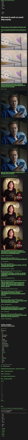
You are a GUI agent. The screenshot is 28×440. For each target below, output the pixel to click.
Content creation (4, 340)
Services (3, 5)
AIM (2, 7)
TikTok (3, 436)
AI (2, 332)
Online (3, 349)
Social (3, 359)
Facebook (3, 429)
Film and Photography (5, 345)
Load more (2, 400)
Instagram (3, 428)
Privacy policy (3, 437)
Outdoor (3, 350)
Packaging (3, 352)
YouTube (3, 431)
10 (2, 394)
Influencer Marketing (5, 346)
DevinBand (8, 0)
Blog (2, 13)
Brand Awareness (4, 335)
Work (3, 4)
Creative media (4, 342)
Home (3, 1)
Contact (3, 8)
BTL (2, 337)
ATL (2, 333)
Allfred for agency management (18, 408)
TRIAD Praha (12, 0)
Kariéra (3, 12)
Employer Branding (5, 343)
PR (2, 355)
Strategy (3, 360)
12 (2, 397)
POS (2, 353)
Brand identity (4, 336)
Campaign (3, 339)
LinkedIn (3, 434)
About (3, 2)
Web (2, 362)
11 (2, 396)
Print (2, 356)
